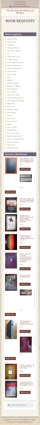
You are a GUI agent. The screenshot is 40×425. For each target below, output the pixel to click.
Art (8, 53)
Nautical (9, 115)
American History (11, 42)
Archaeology (10, 45)
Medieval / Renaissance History (15, 98)
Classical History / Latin (13, 56)
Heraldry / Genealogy (12, 83)
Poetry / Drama (11, 118)
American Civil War (12, 39)
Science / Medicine (12, 127)
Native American (11, 112)
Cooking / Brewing (12, 59)
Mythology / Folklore (12, 109)
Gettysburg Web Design (14, 422)
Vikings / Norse (11, 145)
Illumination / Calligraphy (13, 86)
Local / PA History (12, 92)
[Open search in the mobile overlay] (20, 405)
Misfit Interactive (28, 422)
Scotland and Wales (12, 130)
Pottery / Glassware (12, 121)
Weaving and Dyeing (12, 148)
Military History (11, 103)
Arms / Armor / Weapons (13, 50)
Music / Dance (11, 106)
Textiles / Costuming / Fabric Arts (16, 139)
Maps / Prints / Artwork (13, 95)
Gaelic (8, 77)
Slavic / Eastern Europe (13, 133)
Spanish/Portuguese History (14, 136)
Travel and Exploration (13, 142)
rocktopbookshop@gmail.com (21, 6)
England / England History (14, 65)
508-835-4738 (21, 4)
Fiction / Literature (12, 74)
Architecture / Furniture (13, 48)
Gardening (10, 80)
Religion (9, 124)
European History (11, 71)
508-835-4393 (21, 2)
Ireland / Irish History (12, 89)
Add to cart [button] (25, 169)
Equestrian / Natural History (14, 68)
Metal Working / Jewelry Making (15, 100)
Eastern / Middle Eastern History (15, 62)
